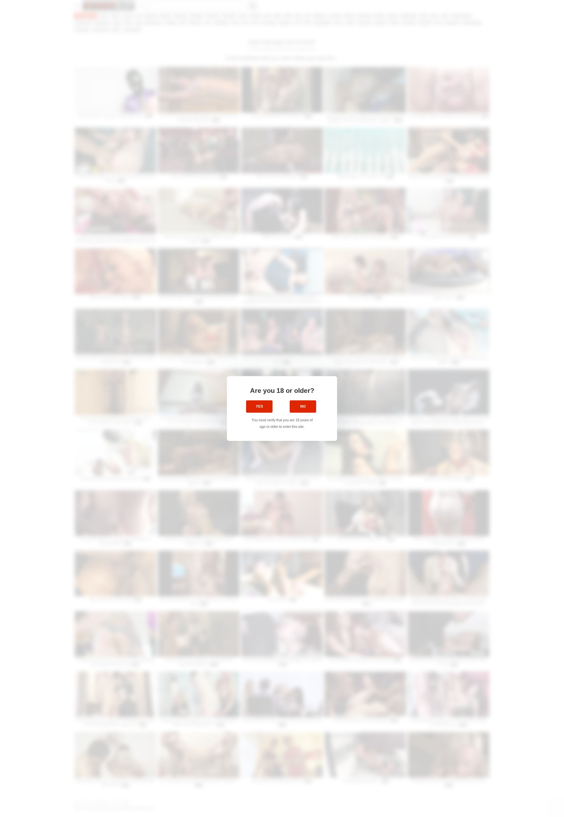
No (303, 406)
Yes (259, 406)
